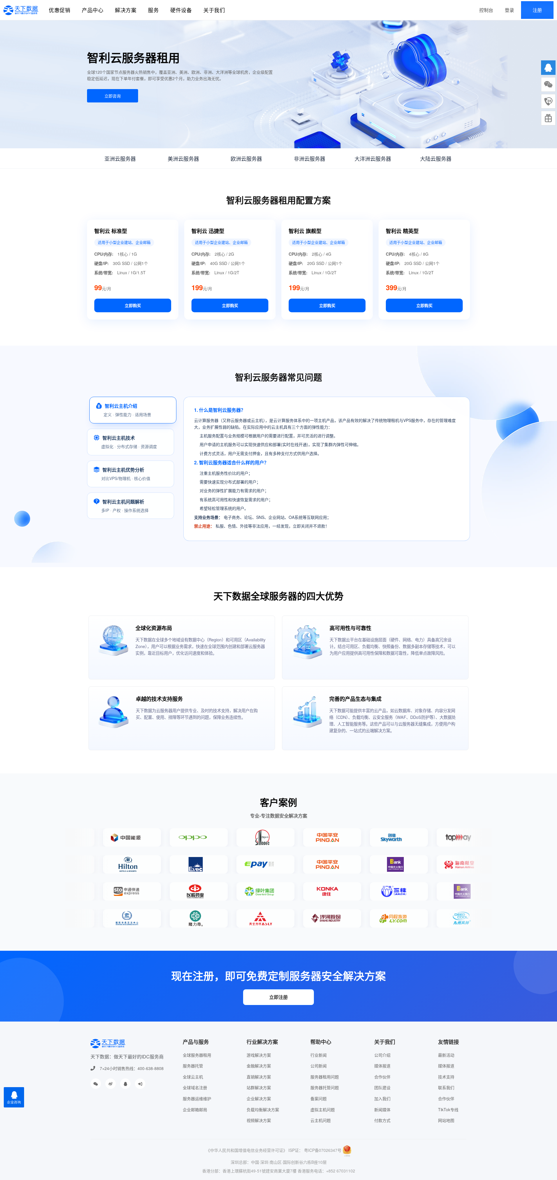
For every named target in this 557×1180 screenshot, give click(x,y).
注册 (537, 10)
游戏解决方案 (259, 1055)
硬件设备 (181, 10)
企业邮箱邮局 (195, 1109)
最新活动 (446, 1055)
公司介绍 (382, 1055)
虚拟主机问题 (322, 1109)
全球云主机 (193, 1077)
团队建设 (382, 1087)
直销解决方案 (259, 1077)
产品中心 (92, 10)
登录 (509, 10)
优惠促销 (59, 10)
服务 (153, 10)
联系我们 (446, 1087)
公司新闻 (318, 1066)
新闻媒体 (382, 1109)
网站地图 (446, 1120)
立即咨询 (112, 96)
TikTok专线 (448, 1109)
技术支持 (446, 1077)
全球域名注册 (195, 1087)
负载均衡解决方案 (263, 1109)
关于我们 (214, 10)
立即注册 (278, 997)
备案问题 (318, 1098)
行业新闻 (318, 1055)
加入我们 (382, 1098)
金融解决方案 (259, 1066)
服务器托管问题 (324, 1087)
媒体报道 (382, 1066)
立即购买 (133, 305)
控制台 (486, 10)
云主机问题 (320, 1120)
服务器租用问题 (324, 1077)
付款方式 (382, 1120)
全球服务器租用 (197, 1055)
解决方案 (125, 10)
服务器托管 (193, 1066)
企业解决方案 (259, 1098)
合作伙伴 (382, 1077)
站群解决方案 (259, 1087)
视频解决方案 (259, 1120)
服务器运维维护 (197, 1098)
